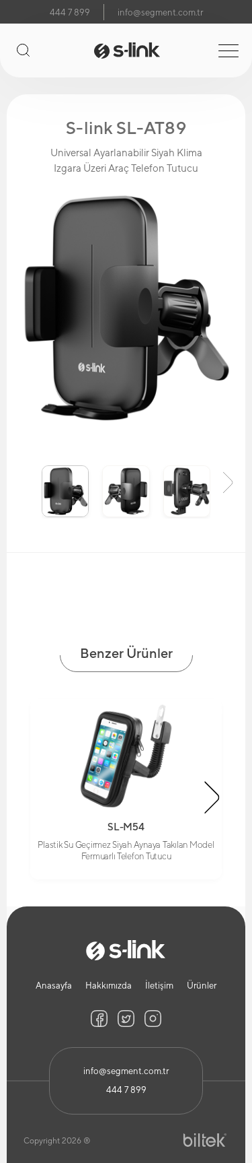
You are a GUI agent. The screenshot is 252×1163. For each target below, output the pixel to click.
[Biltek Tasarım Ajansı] (204, 1140)
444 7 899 (70, 12)
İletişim (159, 986)
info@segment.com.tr (160, 12)
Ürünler (201, 986)
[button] (24, 481)
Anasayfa (54, 986)
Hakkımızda (108, 986)
